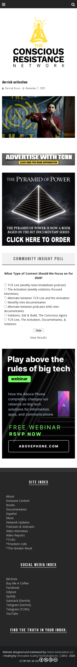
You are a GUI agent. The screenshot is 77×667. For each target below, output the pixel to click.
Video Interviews (17, 531)
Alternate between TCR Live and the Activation (38, 298)
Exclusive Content (18, 501)
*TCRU (10, 540)
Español (11, 514)
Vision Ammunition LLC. (60, 652)
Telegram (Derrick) (18, 605)
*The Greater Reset (19, 548)
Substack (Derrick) (18, 601)
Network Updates (18, 522)
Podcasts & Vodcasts (20, 527)
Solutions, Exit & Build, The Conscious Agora (37, 315)
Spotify (10, 596)
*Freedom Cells (16, 544)
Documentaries (16, 509)
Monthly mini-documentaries (27, 302)
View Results (38, 337)
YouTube (12, 614)
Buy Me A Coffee (17, 583)
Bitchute (11, 579)
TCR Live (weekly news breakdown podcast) (37, 285)
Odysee (11, 592)
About (10, 496)
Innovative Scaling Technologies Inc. (38, 656)
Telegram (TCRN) (17, 609)
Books (10, 505)
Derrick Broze (12, 88)
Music (10, 518)
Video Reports (15, 535)
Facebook (12, 588)
